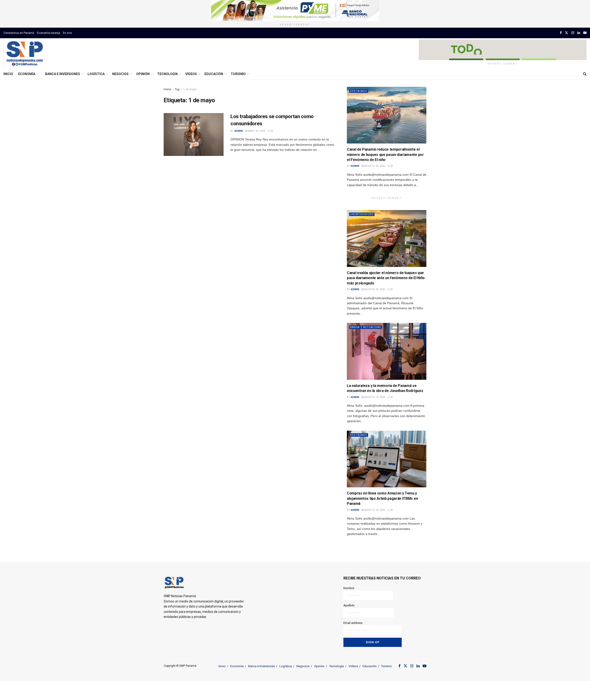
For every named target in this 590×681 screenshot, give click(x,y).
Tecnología (167, 74)
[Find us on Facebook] (561, 32)
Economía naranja (48, 33)
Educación (213, 74)
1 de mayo (190, 89)
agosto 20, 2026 (374, 165)
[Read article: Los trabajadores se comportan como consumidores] (194, 134)
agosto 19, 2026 (374, 397)
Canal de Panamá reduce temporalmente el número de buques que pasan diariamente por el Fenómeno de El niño (385, 154)
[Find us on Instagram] (572, 32)
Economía (26, 74)
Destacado (358, 91)
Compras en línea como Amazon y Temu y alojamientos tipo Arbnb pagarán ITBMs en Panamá (382, 498)
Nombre (348, 588)
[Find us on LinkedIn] (578, 32)
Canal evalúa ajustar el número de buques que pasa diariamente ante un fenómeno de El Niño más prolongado (386, 278)
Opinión (143, 74)
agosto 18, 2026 (374, 510)
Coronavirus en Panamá (18, 33)
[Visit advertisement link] (295, 10)
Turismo (238, 74)
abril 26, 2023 (256, 130)
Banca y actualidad (365, 327)
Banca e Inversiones (62, 74)
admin (238, 130)
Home (167, 89)
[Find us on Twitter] (566, 32)
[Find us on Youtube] (585, 32)
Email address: (353, 623)
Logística (96, 74)
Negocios (120, 74)
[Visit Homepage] (24, 53)
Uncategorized (362, 214)
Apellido (349, 605)
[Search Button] (585, 74)
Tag (177, 89)
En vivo (67, 33)
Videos (191, 74)
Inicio (8, 74)
